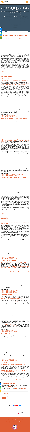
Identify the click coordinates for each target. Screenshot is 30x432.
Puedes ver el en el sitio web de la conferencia (9, 72)
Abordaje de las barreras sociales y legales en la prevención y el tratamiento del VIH (16, 18)
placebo (13, 303)
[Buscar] (27, 2)
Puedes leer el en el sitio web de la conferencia (9, 360)
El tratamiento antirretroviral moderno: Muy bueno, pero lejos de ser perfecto (16, 16)
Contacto (2, 421)
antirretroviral (23, 56)
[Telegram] (1, 35)
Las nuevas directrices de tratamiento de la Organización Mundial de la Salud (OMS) (15, 262)
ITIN (8, 374)
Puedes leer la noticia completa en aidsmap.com (8, 71)
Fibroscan (22, 366)
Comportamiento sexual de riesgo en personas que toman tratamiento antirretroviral (16, 17)
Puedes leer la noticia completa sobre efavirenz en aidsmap (9, 292)
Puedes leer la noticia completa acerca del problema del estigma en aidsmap (12, 174)
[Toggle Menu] (29, 4)
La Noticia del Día (5, 393)
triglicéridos (13, 274)
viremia (20, 59)
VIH (13, 95)
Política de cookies (23, 421)
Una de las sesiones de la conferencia (7, 324)
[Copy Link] (1, 36)
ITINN (12, 55)
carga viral (8, 58)
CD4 (14, 265)
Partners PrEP (15, 325)
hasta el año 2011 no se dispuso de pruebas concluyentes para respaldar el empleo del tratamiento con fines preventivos (15, 104)
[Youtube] (17, 405)
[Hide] (0, 39)
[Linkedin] (1, 32)
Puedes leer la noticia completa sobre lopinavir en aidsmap (9, 290)
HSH (8, 196)
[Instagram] (15, 405)
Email (3, 390)
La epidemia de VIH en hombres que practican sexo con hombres (16, 19)
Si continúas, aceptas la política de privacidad (9, 396)
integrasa (27, 235)
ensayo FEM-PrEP (15, 301)
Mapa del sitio (6, 421)
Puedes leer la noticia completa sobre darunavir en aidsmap (9, 291)
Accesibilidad (9, 422)
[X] (1, 27)
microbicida (21, 320)
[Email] (1, 38)
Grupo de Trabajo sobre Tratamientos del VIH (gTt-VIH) (13, 379)
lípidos (6, 274)
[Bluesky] (1, 29)
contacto (9, 386)
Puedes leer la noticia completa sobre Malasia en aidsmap (9, 175)
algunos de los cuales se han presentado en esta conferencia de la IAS (11, 298)
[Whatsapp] (1, 33)
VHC (28, 367)
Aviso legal (10, 421)
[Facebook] (1, 30)
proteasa (9, 54)
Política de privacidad (16, 421)
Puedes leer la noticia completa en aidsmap (7, 213)
